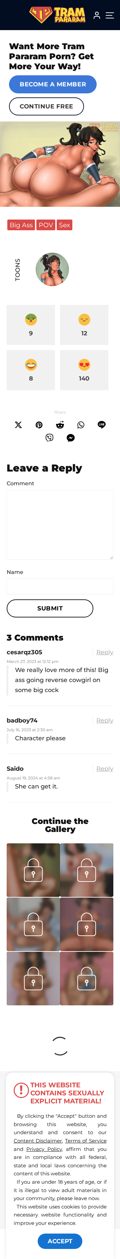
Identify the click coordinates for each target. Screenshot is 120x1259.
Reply (104, 652)
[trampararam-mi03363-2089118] (86, 949)
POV (46, 225)
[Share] (80, 425)
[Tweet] (18, 425)
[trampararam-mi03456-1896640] (86, 895)
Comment (20, 483)
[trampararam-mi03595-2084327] (33, 895)
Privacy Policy (44, 1149)
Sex (64, 225)
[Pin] (39, 425)
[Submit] (60, 425)
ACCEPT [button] (60, 1241)
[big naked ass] (60, 164)
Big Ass (21, 225)
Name (15, 572)
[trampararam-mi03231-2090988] (33, 1003)
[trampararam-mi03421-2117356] (33, 949)
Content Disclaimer (38, 1141)
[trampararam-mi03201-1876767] (86, 1003)
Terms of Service (86, 1141)
